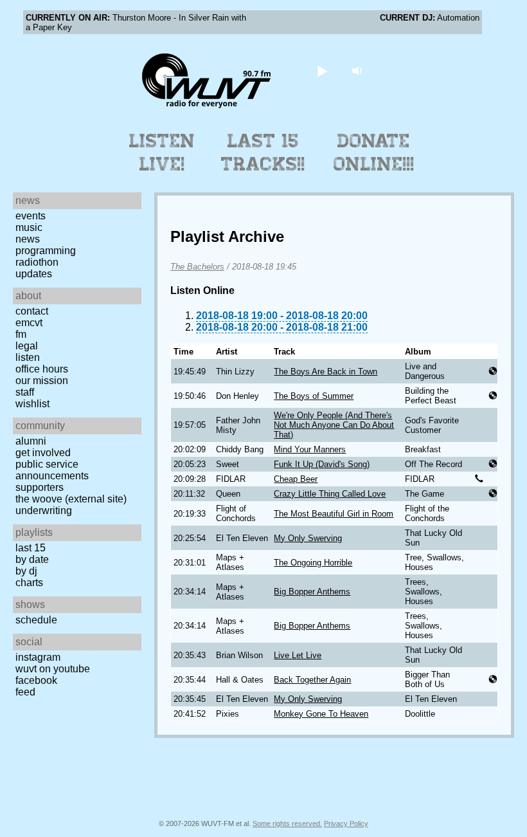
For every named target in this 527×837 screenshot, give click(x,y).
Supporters (39, 487)
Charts (29, 582)
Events (30, 215)
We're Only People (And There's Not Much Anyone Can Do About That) (334, 424)
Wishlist (32, 403)
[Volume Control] (358, 70)
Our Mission (41, 380)
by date (32, 559)
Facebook (36, 680)
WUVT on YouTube (52, 668)
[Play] (322, 70)
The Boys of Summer (313, 396)
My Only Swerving (308, 538)
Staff (24, 392)
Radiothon (36, 262)
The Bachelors (197, 266)
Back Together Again (312, 680)
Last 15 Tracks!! (263, 152)
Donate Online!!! (374, 152)
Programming (45, 250)
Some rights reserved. (287, 823)
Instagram (37, 657)
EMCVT (28, 322)
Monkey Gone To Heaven (321, 714)
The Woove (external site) (71, 498)
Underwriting (43, 510)
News (27, 239)
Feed (25, 691)
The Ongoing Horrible (313, 562)
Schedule (36, 619)
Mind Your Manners (310, 449)
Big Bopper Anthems (312, 591)
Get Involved (43, 452)
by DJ (26, 571)
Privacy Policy (346, 823)
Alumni (30, 441)
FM (20, 334)
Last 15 (30, 547)
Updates (33, 273)
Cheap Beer (295, 479)
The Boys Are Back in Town (325, 371)
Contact (31, 311)
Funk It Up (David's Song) (322, 464)
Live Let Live (297, 655)
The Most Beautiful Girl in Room (333, 514)
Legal (26, 345)
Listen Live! (162, 152)
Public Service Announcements (52, 470)
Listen (27, 357)
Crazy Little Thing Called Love (330, 494)
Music (28, 227)
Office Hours (41, 368)
